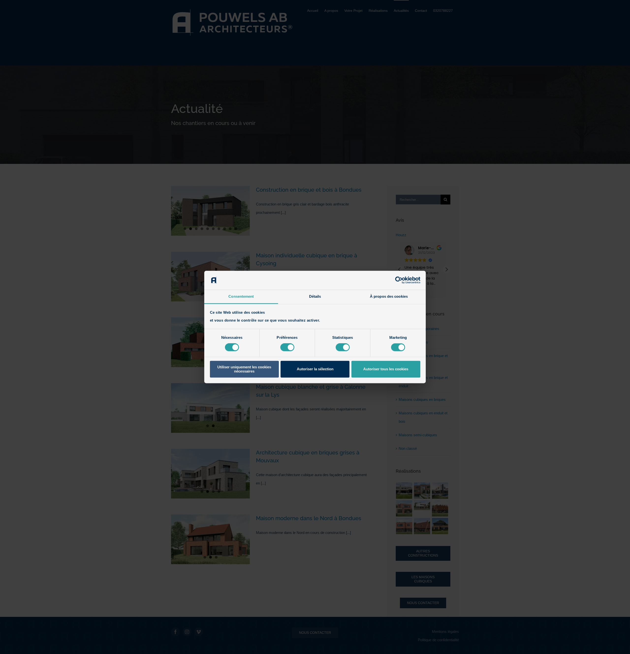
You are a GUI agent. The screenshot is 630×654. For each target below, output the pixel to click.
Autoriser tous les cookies (385, 369)
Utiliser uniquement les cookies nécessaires (244, 369)
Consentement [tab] (241, 296)
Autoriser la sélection (315, 369)
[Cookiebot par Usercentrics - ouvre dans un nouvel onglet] (398, 280)
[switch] (287, 347)
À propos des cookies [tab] (389, 296)
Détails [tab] (315, 296)
